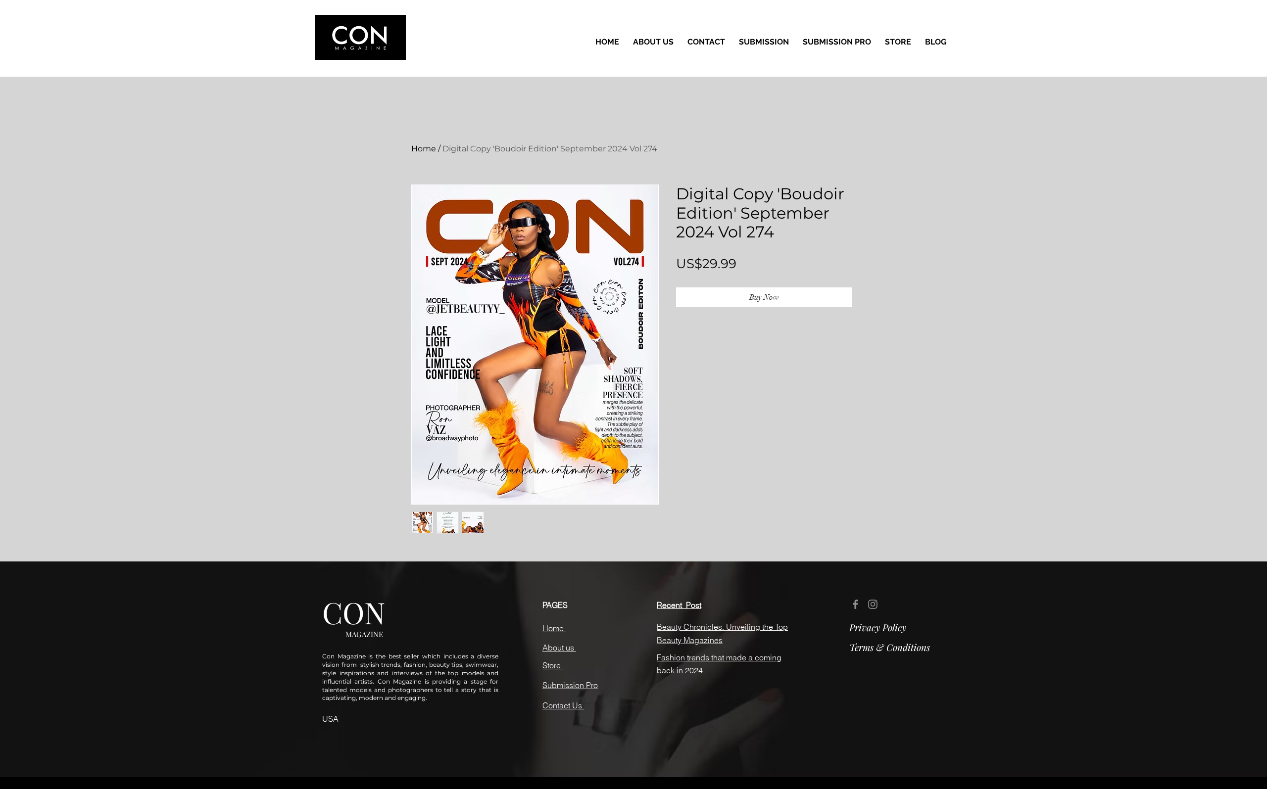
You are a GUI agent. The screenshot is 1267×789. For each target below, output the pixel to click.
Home (423, 148)
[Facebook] (855, 604)
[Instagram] (873, 604)
